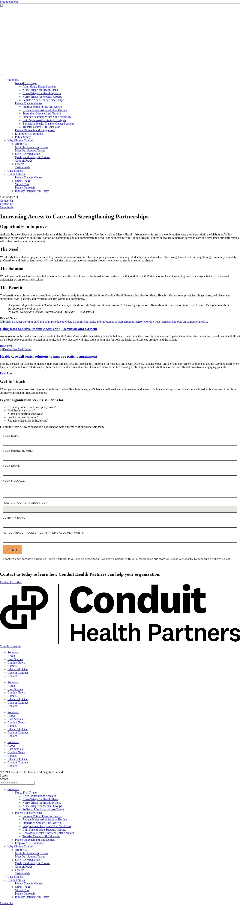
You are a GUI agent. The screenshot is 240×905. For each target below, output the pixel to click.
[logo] (120, 642)
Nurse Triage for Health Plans (40, 89)
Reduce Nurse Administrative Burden (44, 110)
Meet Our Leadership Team (31, 147)
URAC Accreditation (27, 153)
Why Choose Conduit (20, 140)
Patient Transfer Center (28, 103)
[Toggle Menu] (1, 74)
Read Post (6, 345)
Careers (19, 164)
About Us (21, 143)
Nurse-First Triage (26, 83)
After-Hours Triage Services (39, 86)
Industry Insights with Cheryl (32, 190)
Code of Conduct (18, 672)
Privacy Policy (73, 772)
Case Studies (15, 170)
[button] (11, 582)
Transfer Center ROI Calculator (41, 126)
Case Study (7, 207)
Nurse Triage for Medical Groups (42, 96)
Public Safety (23, 137)
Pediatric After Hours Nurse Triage (43, 100)
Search (4, 775)
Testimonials (22, 167)
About (11, 655)
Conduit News (16, 174)
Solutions (13, 79)
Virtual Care (22, 184)
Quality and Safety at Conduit (32, 157)
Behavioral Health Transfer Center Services (48, 123)
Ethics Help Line (18, 669)
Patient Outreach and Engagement (35, 130)
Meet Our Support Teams (30, 150)
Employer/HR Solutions (29, 133)
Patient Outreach (25, 187)
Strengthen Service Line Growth (41, 113)
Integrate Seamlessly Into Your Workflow (46, 116)
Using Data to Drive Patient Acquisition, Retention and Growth (48, 329)
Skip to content (9, 1)
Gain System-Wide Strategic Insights (44, 120)
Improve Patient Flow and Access (42, 106)
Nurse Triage (22, 180)
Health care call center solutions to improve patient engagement (48, 356)
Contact (12, 676)
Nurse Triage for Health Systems (41, 93)
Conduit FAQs (23, 160)
